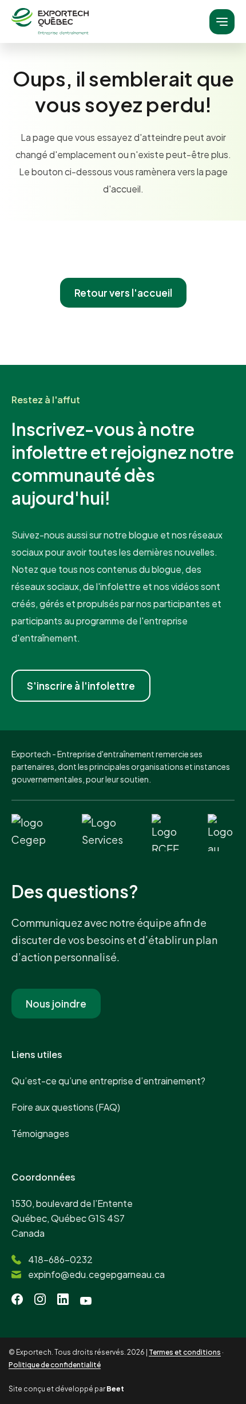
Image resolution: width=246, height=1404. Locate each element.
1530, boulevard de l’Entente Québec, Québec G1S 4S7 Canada (72, 1218)
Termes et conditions (185, 1352)
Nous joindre (56, 1003)
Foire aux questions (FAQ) (65, 1107)
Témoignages (40, 1133)
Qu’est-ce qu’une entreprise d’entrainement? (108, 1081)
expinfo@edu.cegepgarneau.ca (96, 1274)
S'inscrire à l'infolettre (81, 685)
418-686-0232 (60, 1259)
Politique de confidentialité (55, 1364)
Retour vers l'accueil (123, 292)
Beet (115, 1389)
